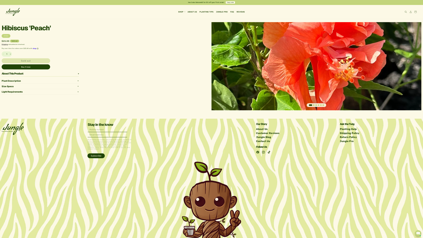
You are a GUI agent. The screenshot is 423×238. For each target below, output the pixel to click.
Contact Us (263, 141)
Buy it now (26, 67)
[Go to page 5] (321, 105)
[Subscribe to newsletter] (96, 155)
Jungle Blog (263, 137)
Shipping (5, 44)
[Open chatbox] (418, 233)
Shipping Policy (349, 133)
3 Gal (7, 36)
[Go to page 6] (323, 105)
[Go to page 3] (316, 105)
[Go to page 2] (313, 105)
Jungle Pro (347, 141)
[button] (181, 11)
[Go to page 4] (318, 105)
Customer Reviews (267, 133)
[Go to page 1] (310, 105)
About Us (262, 129)
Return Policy (348, 137)
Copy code (230, 2)
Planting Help (348, 129)
